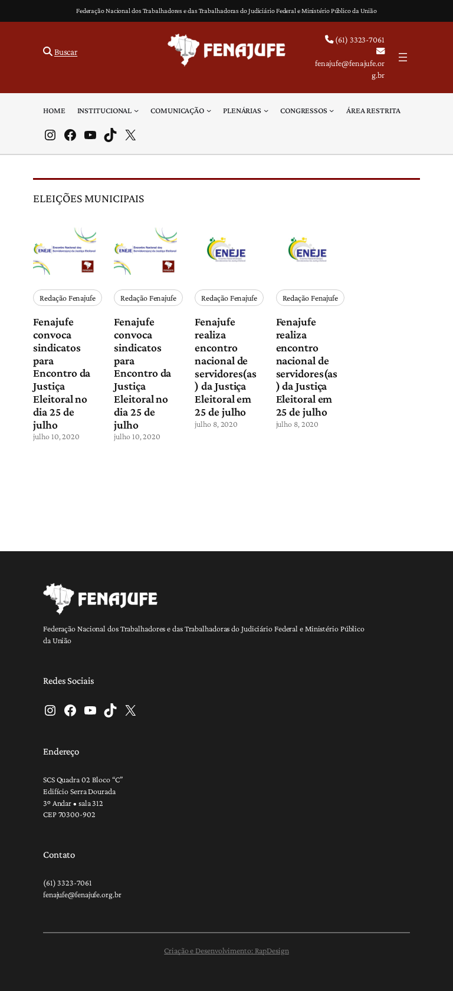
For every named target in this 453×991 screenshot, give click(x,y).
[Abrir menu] (403, 57)
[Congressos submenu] (331, 110)
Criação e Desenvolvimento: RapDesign (226, 950)
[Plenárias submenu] (266, 110)
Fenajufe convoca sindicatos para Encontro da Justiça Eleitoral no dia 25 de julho (61, 372)
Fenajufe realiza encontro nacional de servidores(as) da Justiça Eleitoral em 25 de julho (226, 366)
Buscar (65, 52)
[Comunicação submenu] (208, 110)
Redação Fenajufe (67, 297)
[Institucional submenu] (136, 110)
